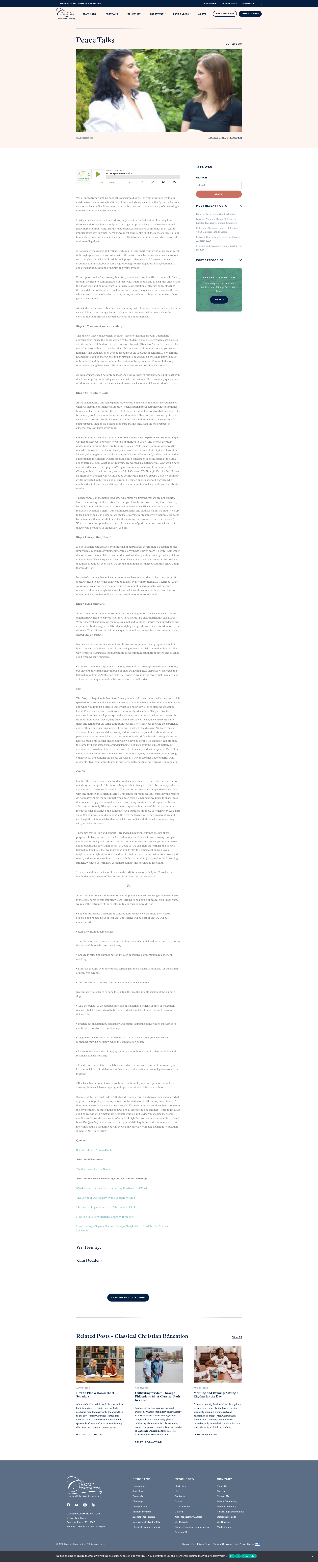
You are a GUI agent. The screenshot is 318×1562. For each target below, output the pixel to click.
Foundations (139, 1486)
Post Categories (209, 259)
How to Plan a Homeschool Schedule (215, 214)
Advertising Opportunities (230, 1512)
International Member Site (146, 1522)
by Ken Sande (93, 1169)
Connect (219, 299)
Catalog (179, 1512)
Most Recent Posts (211, 205)
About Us (222, 1486)
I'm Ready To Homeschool (128, 1297)
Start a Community (227, 1501)
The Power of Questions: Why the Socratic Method (105, 1198)
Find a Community (227, 1506)
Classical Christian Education (225, 138)
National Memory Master (188, 1517)
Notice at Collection (222, 1544)
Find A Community (225, 14)
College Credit (140, 1506)
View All (237, 1337)
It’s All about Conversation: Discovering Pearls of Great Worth (112, 1188)
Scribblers (137, 1491)
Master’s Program (141, 1512)
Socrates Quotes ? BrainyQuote (94, 1150)
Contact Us (223, 1496)
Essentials (137, 1496)
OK (231, 1556)
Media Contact (225, 1527)
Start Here (180, 1486)
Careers (221, 1491)
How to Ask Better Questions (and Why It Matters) (105, 1217)
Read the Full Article (89, 1434)
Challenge (137, 1501)
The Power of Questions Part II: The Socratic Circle (106, 1207)
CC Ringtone (224, 1522)
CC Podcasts (181, 1522)
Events (178, 1501)
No (238, 1556)
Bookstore (180, 1496)
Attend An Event (250, 14)
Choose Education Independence (192, 1527)
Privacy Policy (203, 1544)
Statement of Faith (226, 1517)
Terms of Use (188, 1544)
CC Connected (182, 1506)
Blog (177, 1491)
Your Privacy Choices (244, 1544)
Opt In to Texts (182, 1532)
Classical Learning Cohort (146, 1527)
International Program (143, 1517)
